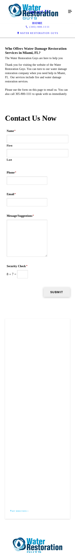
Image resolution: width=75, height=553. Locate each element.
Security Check (17, 266)
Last (9, 159)
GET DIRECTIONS (19, 511)
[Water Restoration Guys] (33, 11)
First (9, 145)
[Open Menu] (70, 12)
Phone (11, 172)
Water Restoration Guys (39, 33)
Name (11, 131)
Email (11, 194)
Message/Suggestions (20, 215)
